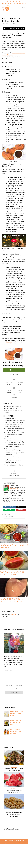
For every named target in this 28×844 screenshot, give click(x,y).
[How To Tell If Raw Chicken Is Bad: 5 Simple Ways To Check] (14, 596)
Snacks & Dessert (14, 810)
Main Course (14, 767)
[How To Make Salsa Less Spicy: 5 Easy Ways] (14, 542)
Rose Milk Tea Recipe (9, 516)
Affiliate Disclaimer (20, 840)
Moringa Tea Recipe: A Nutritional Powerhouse (14, 518)
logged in (13, 614)
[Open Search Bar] (18, 8)
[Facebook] (7, 1)
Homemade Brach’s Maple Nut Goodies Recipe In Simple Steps (14, 814)
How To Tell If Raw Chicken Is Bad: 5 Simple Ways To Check (12, 600)
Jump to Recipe (9, 28)
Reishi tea (9, 342)
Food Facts (14, 789)
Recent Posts (11, 483)
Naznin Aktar (14, 485)
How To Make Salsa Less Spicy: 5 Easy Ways (14, 546)
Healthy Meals (7, 514)
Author (4, 483)
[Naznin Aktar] (6, 490)
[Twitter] (13, 1)
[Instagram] (20, 1)
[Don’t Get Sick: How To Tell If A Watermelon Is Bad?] (14, 569)
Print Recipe (20, 28)
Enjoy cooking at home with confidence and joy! (14, 3)
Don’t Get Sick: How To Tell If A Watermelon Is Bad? (13, 573)
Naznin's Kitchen (14, 488)
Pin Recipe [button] (15, 374)
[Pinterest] (10, 1)
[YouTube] (17, 1)
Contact (5, 840)
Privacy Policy (12, 840)
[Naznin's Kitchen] (6, 8)
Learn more (8, 671)
